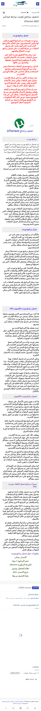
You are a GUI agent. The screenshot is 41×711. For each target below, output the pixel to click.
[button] (35, 708)
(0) (3, 26)
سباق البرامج (35, 598)
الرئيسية (34, 12)
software (21, 587)
